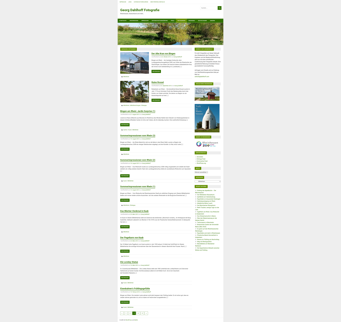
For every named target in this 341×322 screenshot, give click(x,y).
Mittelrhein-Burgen (135, 105)
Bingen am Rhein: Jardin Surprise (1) (137, 111)
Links (130, 2)
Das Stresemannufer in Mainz (206, 216)
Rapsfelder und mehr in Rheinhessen (208, 233)
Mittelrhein (181, 20)
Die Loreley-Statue (129, 262)
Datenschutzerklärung (141, 2)
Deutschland (202, 20)
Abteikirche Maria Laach (204, 203)
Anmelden (200, 157)
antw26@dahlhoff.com (202, 76)
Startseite (122, 20)
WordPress (129, 320)
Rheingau (192, 20)
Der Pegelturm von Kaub (132, 237)
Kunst (129, 130)
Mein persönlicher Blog (157, 2)
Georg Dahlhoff (178, 57)
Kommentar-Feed (202, 161)
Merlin (136, 320)
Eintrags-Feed (201, 159)
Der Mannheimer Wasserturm (206, 205)
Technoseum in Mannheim (205, 222)
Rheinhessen (134, 20)
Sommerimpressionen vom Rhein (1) (137, 186)
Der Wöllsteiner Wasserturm (205, 195)
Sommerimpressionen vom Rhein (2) (137, 160)
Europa (212, 20)
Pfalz (172, 20)
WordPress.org (201, 163)
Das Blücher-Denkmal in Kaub (134, 211)
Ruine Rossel (157, 82)
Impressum (123, 2)
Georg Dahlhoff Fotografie (139, 10)
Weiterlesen (156, 71)
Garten (125, 130)
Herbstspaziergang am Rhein (206, 201)
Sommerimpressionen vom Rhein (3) (137, 135)
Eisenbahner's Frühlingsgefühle (135, 288)
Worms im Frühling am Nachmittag (208, 239)
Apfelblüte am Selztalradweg (206, 197)
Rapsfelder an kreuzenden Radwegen (208, 199)
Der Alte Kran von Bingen (163, 53)
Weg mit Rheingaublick (204, 241)
